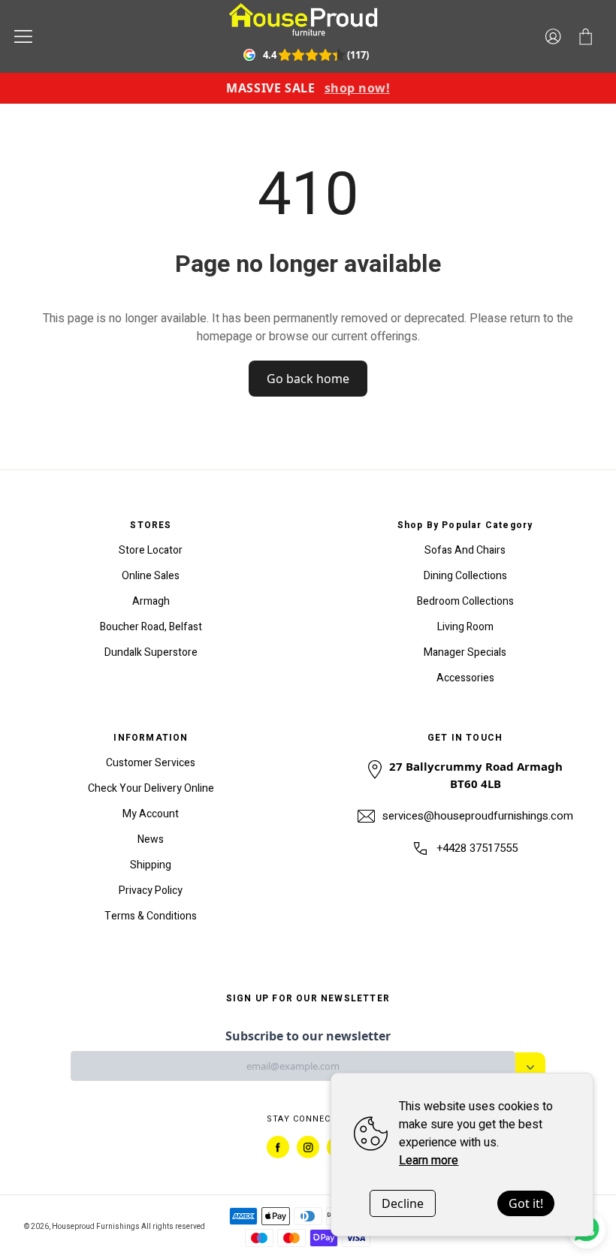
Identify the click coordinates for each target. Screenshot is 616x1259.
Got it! (526, 1203)
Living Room (465, 627)
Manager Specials (465, 652)
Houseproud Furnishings (96, 1226)
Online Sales (151, 576)
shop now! (357, 88)
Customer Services (150, 763)
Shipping (150, 865)
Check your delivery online (151, 788)
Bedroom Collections (465, 601)
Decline (403, 1203)
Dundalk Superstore (151, 652)
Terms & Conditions (150, 916)
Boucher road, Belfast (151, 627)
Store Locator (151, 550)
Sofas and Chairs (465, 550)
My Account (150, 814)
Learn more (428, 1161)
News (150, 839)
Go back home (308, 378)
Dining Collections (465, 576)
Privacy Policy (151, 890)
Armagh (151, 601)
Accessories (465, 678)
